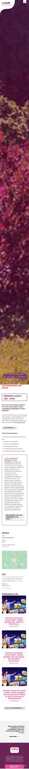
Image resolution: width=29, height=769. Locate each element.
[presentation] (14, 605)
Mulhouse (5, 410)
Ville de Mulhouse (19, 422)
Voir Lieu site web (6, 588)
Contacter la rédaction (14, 766)
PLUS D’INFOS (8, 428)
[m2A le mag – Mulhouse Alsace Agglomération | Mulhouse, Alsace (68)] (12, 4)
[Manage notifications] (25, 765)
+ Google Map (19, 581)
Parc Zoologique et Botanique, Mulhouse (13, 577)
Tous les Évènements (13, 708)
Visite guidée (5, 546)
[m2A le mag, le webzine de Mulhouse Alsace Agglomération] (14, 752)
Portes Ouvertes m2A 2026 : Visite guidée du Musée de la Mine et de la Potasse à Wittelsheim (14, 694)
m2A (22, 408)
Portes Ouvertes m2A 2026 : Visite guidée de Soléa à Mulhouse (14, 621)
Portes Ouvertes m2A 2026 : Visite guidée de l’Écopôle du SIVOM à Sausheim (14, 657)
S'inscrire (13, 736)
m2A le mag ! (21, 731)
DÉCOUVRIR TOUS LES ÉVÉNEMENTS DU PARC (14, 517)
